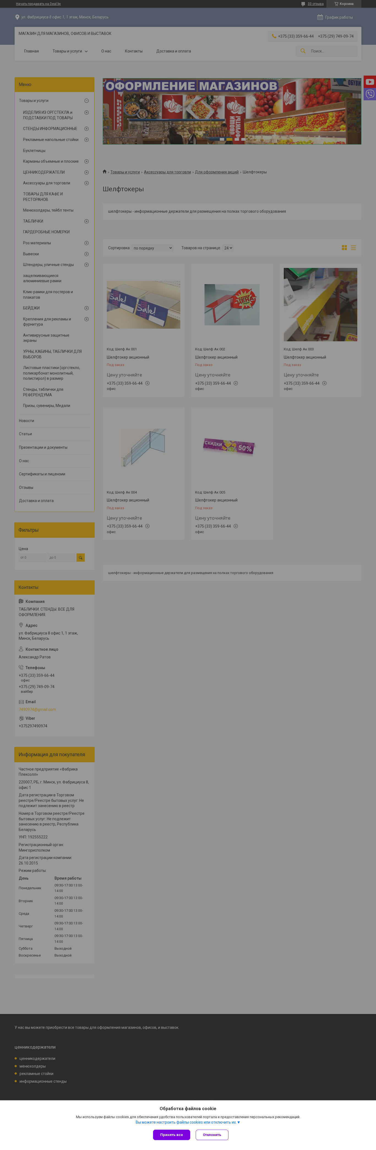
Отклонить (212, 1135)
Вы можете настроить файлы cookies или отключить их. (186, 1122)
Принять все (171, 1135)
